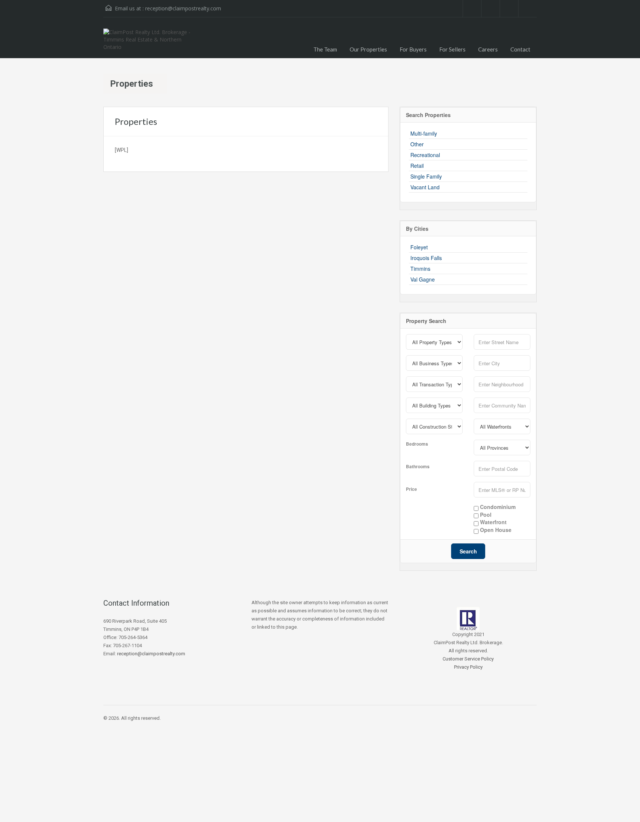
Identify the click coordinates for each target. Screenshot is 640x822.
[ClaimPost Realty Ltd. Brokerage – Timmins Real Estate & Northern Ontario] (151, 43)
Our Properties (368, 49)
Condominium (497, 507)
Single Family (426, 176)
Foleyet (419, 247)
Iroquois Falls (426, 258)
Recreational (425, 155)
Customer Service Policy (468, 659)
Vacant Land (425, 187)
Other (417, 144)
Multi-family (423, 133)
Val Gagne (422, 279)
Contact (520, 49)
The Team (325, 49)
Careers (488, 49)
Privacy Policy (468, 667)
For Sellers (452, 49)
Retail (417, 165)
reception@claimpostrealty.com (183, 8)
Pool (485, 515)
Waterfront (493, 522)
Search (468, 551)
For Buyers (413, 49)
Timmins (420, 268)
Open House (495, 530)
